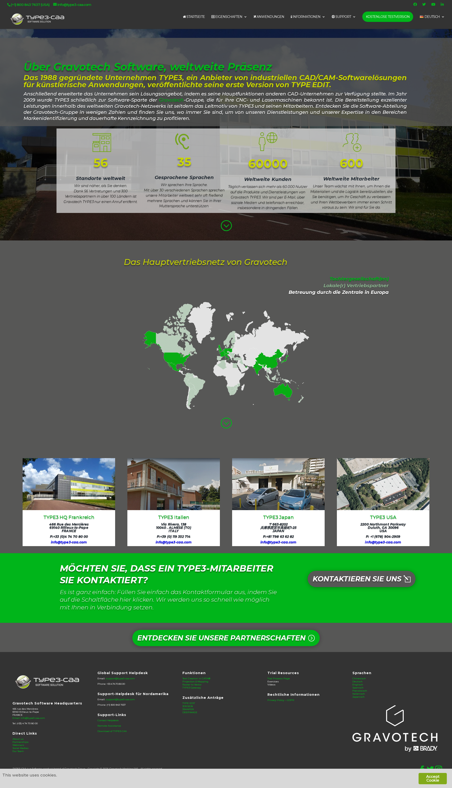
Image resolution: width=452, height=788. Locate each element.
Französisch (359, 690)
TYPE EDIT (188, 703)
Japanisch (358, 696)
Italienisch (358, 693)
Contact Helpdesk (108, 720)
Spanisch (357, 687)
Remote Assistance (109, 725)
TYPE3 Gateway (191, 687)
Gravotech (171, 100)
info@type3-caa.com (69, 542)
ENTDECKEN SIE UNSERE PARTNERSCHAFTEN (221, 638)
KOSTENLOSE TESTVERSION (388, 17)
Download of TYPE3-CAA (112, 731)
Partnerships (20, 742)
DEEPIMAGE (189, 712)
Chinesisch (359, 678)
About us (18, 738)
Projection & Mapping (195, 681)
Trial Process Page (278, 678)
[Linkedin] (443, 6)
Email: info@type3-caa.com (28, 718)
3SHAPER (188, 709)
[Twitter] (424, 6)
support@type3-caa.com (120, 678)
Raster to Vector (192, 684)
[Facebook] (415, 6)
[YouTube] (433, 6)
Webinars (18, 745)
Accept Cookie (432, 778)
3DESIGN (187, 706)
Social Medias (20, 748)
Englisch (357, 684)
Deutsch (357, 681)
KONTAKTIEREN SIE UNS (357, 579)
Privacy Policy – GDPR (280, 700)
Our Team (18, 751)
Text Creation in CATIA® (196, 678)
